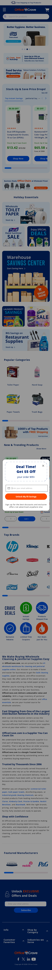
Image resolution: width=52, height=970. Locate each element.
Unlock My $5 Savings (26, 496)
